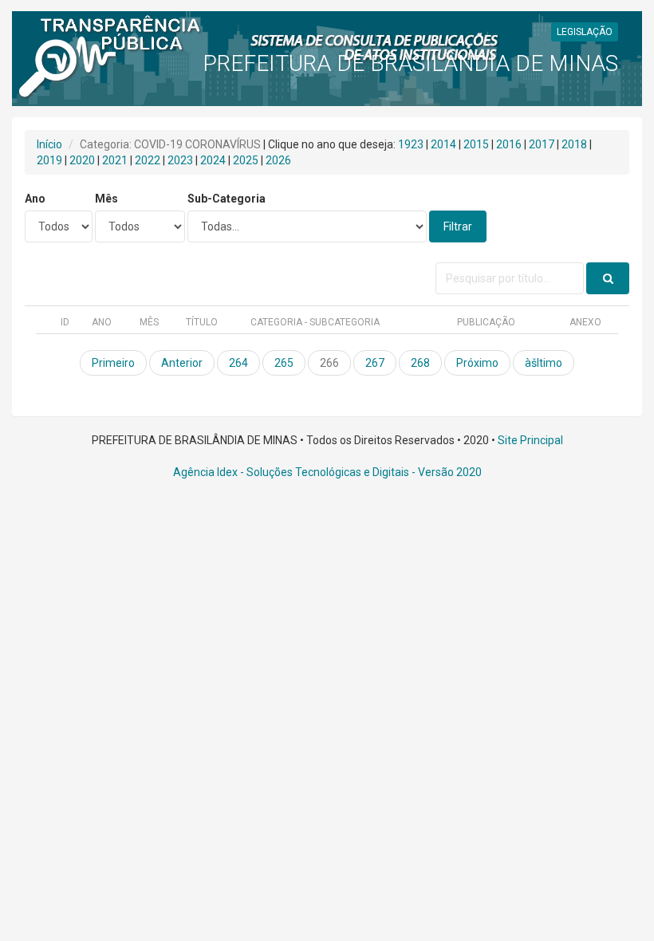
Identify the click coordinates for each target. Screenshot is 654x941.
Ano (35, 198)
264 (238, 362)
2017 (541, 144)
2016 (509, 144)
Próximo (477, 362)
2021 (115, 160)
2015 (476, 144)
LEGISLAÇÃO (585, 31)
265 (284, 362)
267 (374, 362)
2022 (147, 160)
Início (49, 144)
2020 (82, 160)
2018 (574, 144)
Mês (106, 198)
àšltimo (543, 362)
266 (329, 362)
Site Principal (530, 440)
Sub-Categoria (226, 198)
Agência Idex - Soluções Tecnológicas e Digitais (291, 472)
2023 (180, 160)
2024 (213, 160)
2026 (278, 160)
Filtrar (457, 226)
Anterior (182, 362)
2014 (443, 144)
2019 (49, 160)
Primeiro (113, 362)
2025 (245, 160)
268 (420, 362)
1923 (411, 144)
